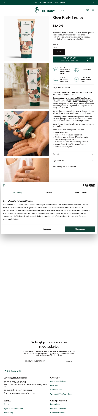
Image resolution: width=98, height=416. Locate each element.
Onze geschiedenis (58, 381)
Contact (7, 404)
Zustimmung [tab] (17, 192)
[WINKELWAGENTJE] (93, 10)
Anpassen (47, 229)
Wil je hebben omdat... (62, 88)
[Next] (93, 2)
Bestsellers (55, 404)
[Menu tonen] (4, 10)
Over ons (54, 386)
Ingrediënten (58, 161)
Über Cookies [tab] (81, 192)
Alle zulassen (80, 229)
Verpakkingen (56, 390)
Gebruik (56, 154)
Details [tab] (49, 192)
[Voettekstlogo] (13, 371)
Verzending (8, 413)
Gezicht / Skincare (57, 413)
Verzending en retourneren (64, 167)
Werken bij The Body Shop (61, 394)
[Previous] (5, 2)
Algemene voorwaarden (13, 409)
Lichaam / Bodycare (58, 409)
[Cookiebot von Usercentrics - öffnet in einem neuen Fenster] (84, 185)
